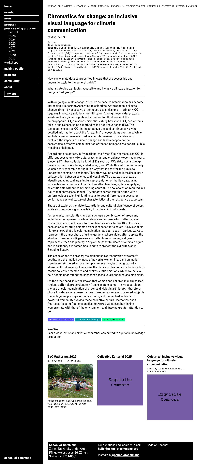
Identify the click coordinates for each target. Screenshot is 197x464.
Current (13, 32)
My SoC (11, 93)
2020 (12, 55)
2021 (12, 51)
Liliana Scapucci (171, 369)
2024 (12, 39)
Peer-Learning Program (20, 28)
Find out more (57, 407)
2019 (12, 58)
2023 (12, 43)
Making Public (14, 68)
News (8, 18)
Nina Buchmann (156, 371)
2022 (12, 47)
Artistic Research (60, 319)
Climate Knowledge (88, 319)
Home (8, 6)
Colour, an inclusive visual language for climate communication (165, 360)
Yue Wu (62, 37)
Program (10, 24)
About (8, 87)
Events (9, 12)
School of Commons (60, 6)
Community (12, 80)
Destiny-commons (113, 319)
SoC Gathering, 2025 (62, 356)
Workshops (11, 62)
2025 (12, 35)
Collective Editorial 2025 (114, 356)
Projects (10, 74)
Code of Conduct (157, 445)
